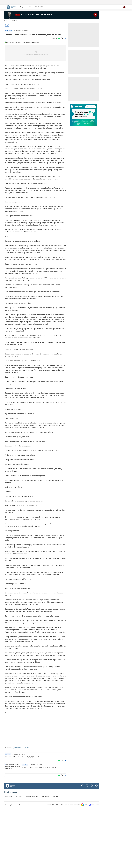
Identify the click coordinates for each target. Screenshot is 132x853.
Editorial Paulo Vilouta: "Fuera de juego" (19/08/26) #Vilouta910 (40, 767)
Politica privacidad (24, 805)
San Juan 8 (45, 796)
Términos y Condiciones (11, 805)
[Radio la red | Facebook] (82, 786)
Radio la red (7, 20)
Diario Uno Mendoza (32, 796)
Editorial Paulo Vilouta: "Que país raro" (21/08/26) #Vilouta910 (22, 757)
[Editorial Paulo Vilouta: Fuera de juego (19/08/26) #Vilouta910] (12, 768)
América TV (8, 796)
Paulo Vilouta (17, 747)
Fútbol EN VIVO (39, 7)
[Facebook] (65, 38)
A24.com (18, 796)
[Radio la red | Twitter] (87, 786)
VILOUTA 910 (15, 20)
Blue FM (55, 796)
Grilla (30, 7)
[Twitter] (62, 38)
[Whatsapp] (59, 38)
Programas (23, 7)
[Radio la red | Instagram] (92, 786)
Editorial (27, 747)
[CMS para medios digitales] (94, 804)
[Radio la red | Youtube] (96, 786)
